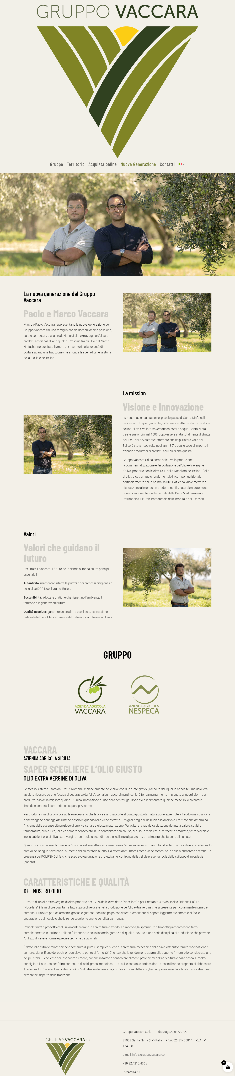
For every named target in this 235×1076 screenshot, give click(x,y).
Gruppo (56, 164)
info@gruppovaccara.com (149, 1054)
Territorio (76, 164)
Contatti (167, 164)
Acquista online (102, 164)
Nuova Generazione (138, 164)
